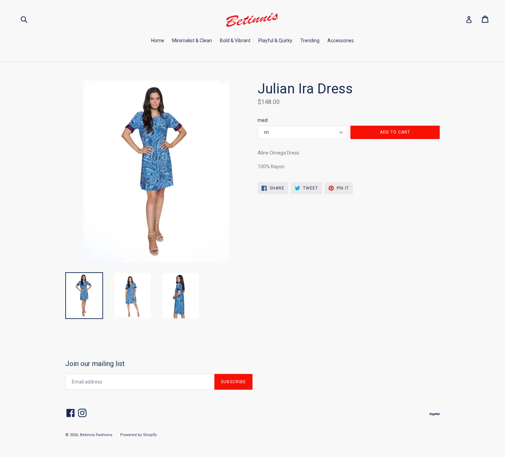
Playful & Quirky (275, 40)
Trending (309, 40)
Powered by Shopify (138, 435)
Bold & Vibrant (235, 40)
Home (157, 40)
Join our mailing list (95, 363)
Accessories (340, 40)
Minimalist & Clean (192, 40)
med (263, 120)
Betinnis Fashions (96, 435)
